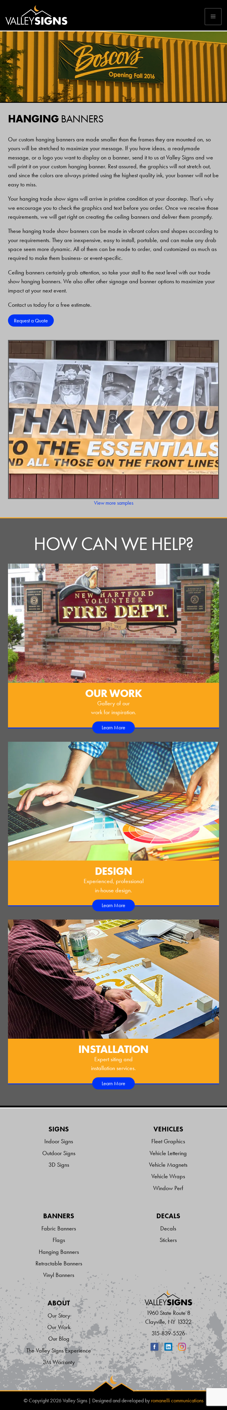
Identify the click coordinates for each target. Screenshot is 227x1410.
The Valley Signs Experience (58, 1350)
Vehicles (168, 1129)
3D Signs (58, 1164)
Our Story (59, 1315)
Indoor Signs (58, 1141)
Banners (58, 1216)
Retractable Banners (58, 1263)
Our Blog (58, 1338)
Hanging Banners (59, 1252)
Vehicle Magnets (168, 1164)
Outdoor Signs (58, 1153)
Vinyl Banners (58, 1275)
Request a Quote (31, 320)
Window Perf (168, 1188)
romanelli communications (177, 1400)
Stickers (168, 1240)
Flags (59, 1240)
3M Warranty (59, 1362)
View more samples (113, 503)
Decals (168, 1216)
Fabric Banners (58, 1228)
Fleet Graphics (168, 1141)
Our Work (58, 1327)
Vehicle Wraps (168, 1176)
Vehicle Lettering (168, 1153)
